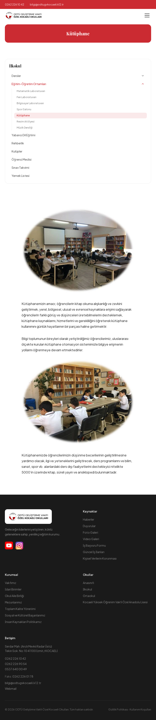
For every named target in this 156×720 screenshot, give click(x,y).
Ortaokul (89, 596)
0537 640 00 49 (16, 669)
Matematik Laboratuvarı (31, 91)
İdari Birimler (13, 589)
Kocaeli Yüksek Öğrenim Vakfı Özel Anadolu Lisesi (115, 602)
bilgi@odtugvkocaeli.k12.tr (23, 683)
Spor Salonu (24, 109)
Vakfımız (10, 583)
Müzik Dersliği (24, 127)
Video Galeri (91, 539)
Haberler (88, 519)
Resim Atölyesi (26, 121)
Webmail (10, 688)
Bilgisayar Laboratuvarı (30, 103)
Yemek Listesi (20, 175)
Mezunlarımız (13, 602)
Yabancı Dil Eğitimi (23, 135)
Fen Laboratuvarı (26, 97)
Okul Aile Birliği (14, 596)
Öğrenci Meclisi (21, 159)
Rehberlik (18, 143)
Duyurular (89, 526)
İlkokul (15, 66)
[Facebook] (9, 546)
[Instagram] (19, 545)
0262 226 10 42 (14, 4)
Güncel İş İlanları (93, 552)
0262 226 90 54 (16, 664)
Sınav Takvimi (20, 167)
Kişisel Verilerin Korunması (100, 558)
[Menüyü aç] (147, 15)
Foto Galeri (90, 532)
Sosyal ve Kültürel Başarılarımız (25, 615)
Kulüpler (17, 151)
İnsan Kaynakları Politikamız (23, 622)
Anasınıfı (88, 583)
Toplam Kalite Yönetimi (20, 609)
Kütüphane (23, 115)
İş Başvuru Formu (94, 545)
